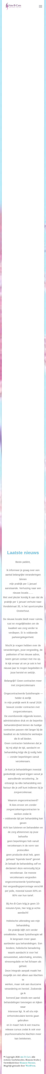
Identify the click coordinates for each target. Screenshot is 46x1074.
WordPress (30, 1065)
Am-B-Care (25, 1057)
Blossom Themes (27, 1063)
